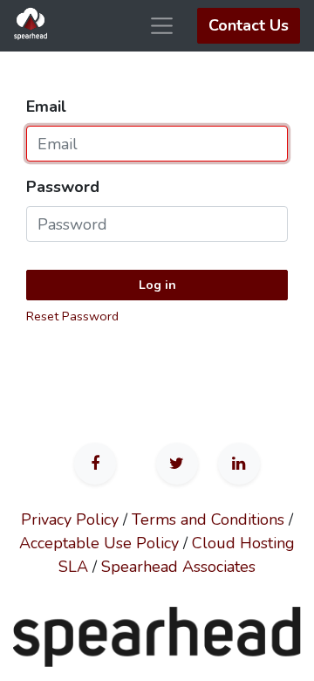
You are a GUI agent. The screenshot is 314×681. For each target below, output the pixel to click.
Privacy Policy (70, 519)
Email (46, 106)
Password (62, 186)
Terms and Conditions (208, 519)
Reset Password (72, 316)
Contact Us (248, 25)
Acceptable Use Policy (99, 543)
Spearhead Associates (178, 566)
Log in (157, 285)
